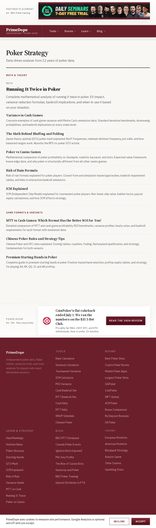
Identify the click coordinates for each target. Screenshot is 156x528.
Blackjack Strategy (116, 450)
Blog (100, 31)
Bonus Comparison (116, 409)
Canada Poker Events (68, 444)
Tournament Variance (68, 371)
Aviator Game (113, 457)
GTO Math (12, 463)
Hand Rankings (14, 438)
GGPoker (110, 384)
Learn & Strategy (19, 431)
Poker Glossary (15, 450)
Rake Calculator (65, 358)
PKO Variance (64, 384)
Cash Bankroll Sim (66, 390)
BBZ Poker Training (67, 476)
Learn (84, 31)
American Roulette (116, 444)
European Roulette (116, 437)
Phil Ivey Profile (65, 457)
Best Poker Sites (115, 358)
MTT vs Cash (13, 489)
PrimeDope (15, 352)
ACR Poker (111, 403)
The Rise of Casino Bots (70, 463)
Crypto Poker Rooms (117, 365)
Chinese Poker (64, 422)
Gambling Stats (114, 469)
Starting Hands (15, 457)
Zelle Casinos (113, 463)
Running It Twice (16, 495)
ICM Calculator (65, 377)
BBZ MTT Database (67, 438)
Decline (119, 521)
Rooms (68, 31)
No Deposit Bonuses (117, 416)
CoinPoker (111, 390)
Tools (52, 31)
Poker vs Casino (15, 502)
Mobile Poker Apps (116, 371)
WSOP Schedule (65, 416)
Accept (141, 521)
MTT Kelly (62, 409)
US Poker (110, 422)
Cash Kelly (62, 403)
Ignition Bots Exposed (69, 450)
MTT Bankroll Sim (66, 397)
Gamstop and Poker (67, 470)
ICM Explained (14, 470)
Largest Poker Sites (117, 377)
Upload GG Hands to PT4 (70, 482)
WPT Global (112, 397)
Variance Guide (15, 482)
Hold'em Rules (14, 444)
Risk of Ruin (12, 476)
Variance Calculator (67, 365)
